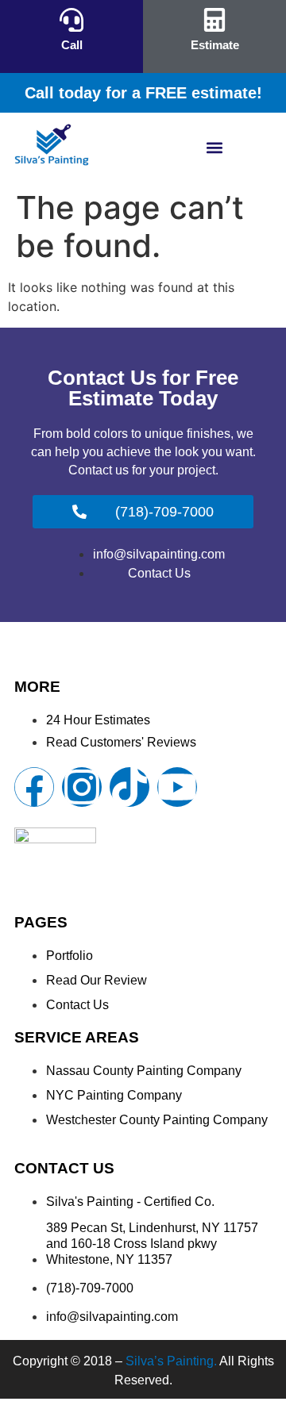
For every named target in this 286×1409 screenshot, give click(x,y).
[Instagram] (82, 787)
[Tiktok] (129, 787)
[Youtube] (177, 787)
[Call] (71, 20)
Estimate (215, 45)
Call (72, 45)
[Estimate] (214, 20)
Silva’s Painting (170, 1361)
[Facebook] (34, 787)
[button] (215, 148)
